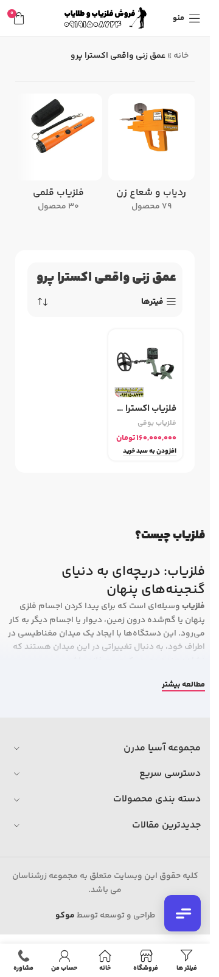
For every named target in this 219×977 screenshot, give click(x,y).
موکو (65, 915)
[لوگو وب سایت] (105, 18)
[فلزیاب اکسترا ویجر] (145, 366)
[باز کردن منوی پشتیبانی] (182, 913)
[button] (149, 451)
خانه (181, 56)
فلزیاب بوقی (156, 423)
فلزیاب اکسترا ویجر (145, 408)
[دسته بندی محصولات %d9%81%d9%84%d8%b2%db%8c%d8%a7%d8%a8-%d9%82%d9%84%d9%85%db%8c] (58, 156)
